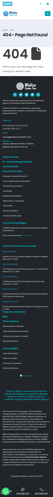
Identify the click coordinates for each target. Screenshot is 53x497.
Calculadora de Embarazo (13, 186)
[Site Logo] (10, 14)
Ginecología (7, 191)
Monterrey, (34, 394)
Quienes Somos (11, 157)
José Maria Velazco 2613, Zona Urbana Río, (18, 281)
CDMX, (19, 391)
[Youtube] (26, 95)
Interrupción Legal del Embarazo (15, 176)
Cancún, (10, 391)
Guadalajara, (20, 394)
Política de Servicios (10, 368)
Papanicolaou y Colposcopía (13, 201)
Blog (5, 316)
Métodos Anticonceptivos (12, 196)
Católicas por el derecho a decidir (15, 336)
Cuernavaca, (30, 391)
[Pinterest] (32, 95)
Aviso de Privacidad (10, 353)
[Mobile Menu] (47, 13)
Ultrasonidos (7, 206)
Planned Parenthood (10, 341)
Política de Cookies (10, 358)
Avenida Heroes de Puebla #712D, (15, 307)
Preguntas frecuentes (14, 311)
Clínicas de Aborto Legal (12, 216)
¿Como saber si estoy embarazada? (16, 181)
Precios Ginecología (10, 211)
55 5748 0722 (22, 125)
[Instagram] (38, 95)
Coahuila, (9, 399)
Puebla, (31, 396)
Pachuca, (22, 396)
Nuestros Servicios (12, 171)
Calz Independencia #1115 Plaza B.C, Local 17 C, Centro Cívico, (25, 269)
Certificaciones (11, 166)
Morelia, (44, 394)
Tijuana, (19, 399)
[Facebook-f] (15, 95)
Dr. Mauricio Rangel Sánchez (17, 161)
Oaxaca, (12, 396)
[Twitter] (21, 95)
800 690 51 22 (14, 128)
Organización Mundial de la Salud (16, 331)
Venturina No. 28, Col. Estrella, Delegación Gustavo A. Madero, (25, 257)
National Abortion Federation (13, 326)
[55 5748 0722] (23, 489)
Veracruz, (40, 396)
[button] (6, 491)
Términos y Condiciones (12, 363)
